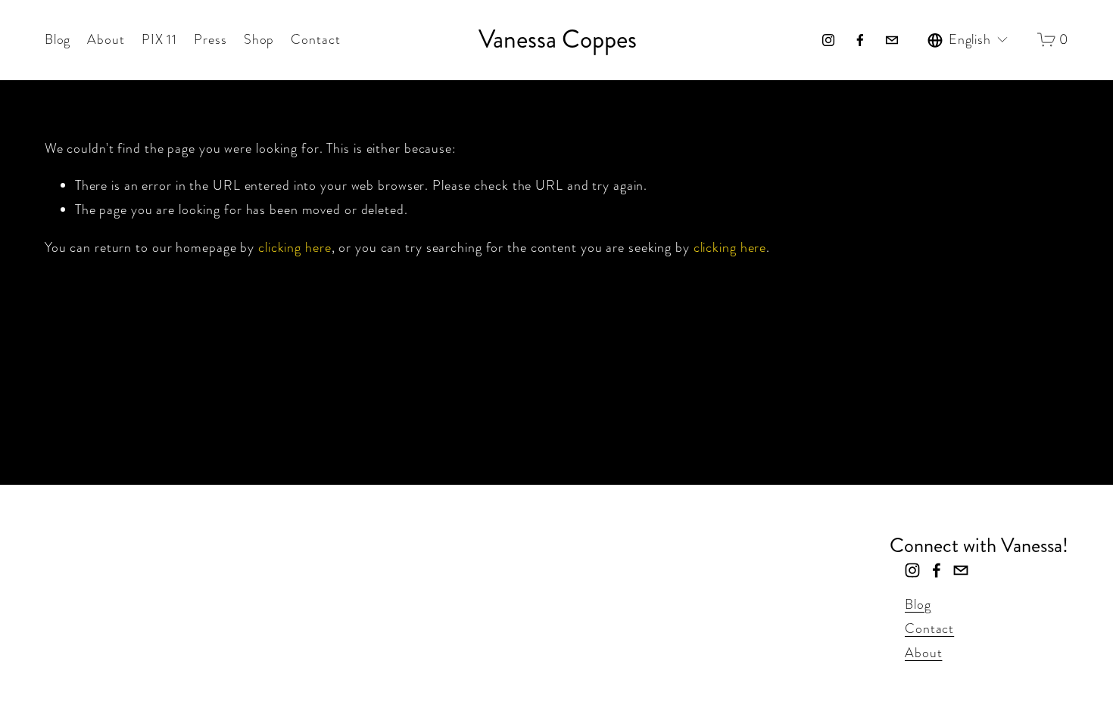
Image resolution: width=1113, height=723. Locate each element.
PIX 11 (159, 39)
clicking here (295, 247)
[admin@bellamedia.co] (891, 40)
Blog (58, 39)
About (105, 39)
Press (210, 39)
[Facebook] (860, 40)
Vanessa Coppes (558, 39)
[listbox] (968, 40)
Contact (315, 39)
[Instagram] (828, 40)
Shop (259, 39)
